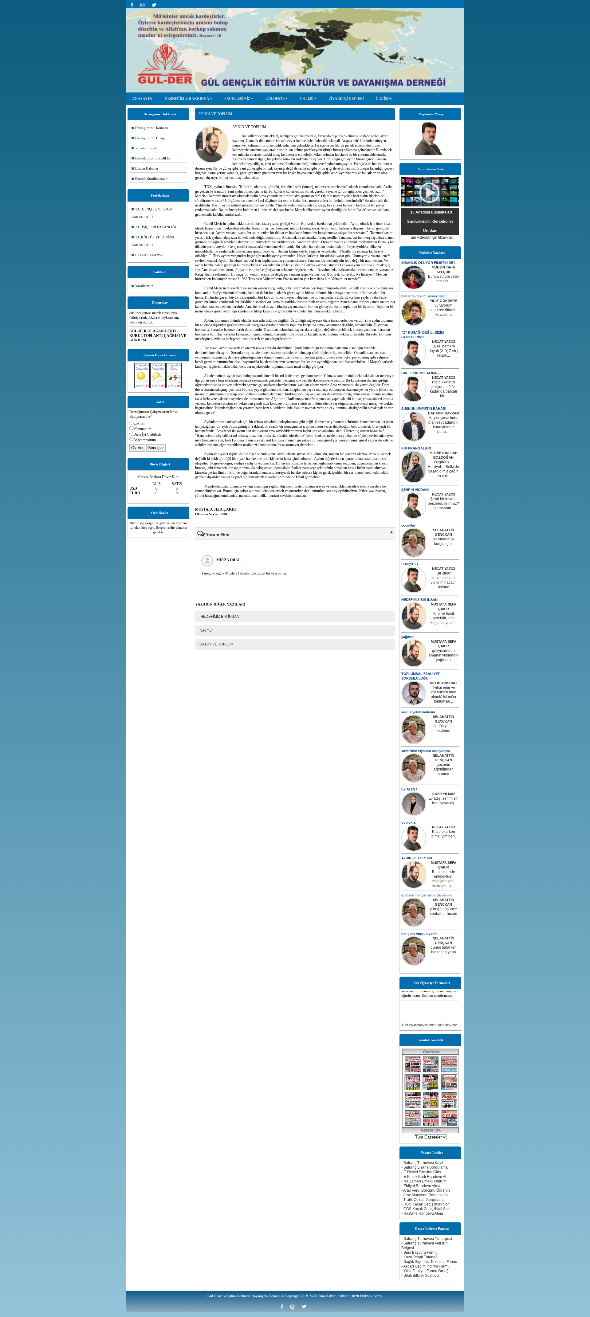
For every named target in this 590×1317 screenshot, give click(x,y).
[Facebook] (134, 5)
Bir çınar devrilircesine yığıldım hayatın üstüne (444, 580)
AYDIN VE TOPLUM (416, 858)
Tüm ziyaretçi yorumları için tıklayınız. (429, 1025)
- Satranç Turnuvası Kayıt (422, 1163)
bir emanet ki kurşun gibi (443, 541)
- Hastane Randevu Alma (422, 1213)
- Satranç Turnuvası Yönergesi (426, 1239)
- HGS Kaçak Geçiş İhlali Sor (425, 1204)
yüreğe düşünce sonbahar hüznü (443, 911)
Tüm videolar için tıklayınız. (431, 237)
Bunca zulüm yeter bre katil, (443, 278)
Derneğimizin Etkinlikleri (151, 158)
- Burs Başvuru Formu (419, 1252)
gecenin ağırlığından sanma (444, 769)
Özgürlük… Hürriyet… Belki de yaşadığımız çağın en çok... (443, 469)
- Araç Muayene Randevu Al (424, 1195)
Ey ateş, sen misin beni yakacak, (443, 800)
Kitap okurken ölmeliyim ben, (443, 833)
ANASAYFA (142, 98)
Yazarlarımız (142, 286)
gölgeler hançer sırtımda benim (426, 895)
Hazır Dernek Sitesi (366, 1296)
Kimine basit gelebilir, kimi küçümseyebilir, (443, 618)
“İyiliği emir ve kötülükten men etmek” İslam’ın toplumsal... (443, 694)
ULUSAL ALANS (146, 255)
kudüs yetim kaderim (418, 712)
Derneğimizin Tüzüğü (149, 138)
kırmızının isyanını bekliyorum (425, 751)
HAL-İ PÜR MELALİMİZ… (421, 373)
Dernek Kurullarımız (148, 178)
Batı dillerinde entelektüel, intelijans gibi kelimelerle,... (443, 879)
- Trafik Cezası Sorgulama (423, 1199)
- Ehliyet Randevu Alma (420, 1186)
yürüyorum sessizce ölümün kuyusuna (444, 310)
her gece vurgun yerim (419, 933)
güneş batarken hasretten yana (444, 949)
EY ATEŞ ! (409, 789)
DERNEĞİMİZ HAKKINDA (187, 98)
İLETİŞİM (384, 98)
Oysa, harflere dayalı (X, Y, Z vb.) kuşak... (443, 351)
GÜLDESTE (275, 98)
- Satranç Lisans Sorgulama (424, 1167)
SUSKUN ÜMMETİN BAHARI (423, 408)
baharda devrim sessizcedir (423, 296)
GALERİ (306, 98)
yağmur (407, 637)
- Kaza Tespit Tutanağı (420, 1257)
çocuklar (408, 525)
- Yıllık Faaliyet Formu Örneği (425, 1271)
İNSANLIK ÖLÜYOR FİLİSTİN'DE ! (428, 263)
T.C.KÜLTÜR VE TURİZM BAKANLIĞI (153, 241)
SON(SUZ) (409, 564)
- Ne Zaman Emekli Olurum (423, 1181)
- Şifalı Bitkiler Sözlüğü (420, 1275)
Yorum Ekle (217, 534)
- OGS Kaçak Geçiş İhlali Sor (425, 1209)
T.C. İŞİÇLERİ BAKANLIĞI (154, 227)
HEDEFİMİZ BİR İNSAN (419, 600)
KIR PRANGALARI (416, 448)
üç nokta (408, 822)
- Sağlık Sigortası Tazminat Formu (429, 1262)
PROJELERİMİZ (237, 98)
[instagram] (144, 5)
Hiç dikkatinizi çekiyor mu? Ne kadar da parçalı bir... (443, 389)
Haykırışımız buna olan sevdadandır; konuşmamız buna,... (443, 425)
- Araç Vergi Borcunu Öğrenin (425, 1190)
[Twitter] (155, 5)
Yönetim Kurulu (145, 148)
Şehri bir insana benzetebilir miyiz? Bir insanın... (443, 503)
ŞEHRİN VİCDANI (415, 490)
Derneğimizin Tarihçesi (150, 128)
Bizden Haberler (145, 168)
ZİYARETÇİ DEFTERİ (346, 98)
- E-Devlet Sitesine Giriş (421, 1172)
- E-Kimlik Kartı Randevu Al (423, 1176)
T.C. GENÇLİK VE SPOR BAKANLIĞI (152, 213)
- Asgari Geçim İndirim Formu (425, 1266)
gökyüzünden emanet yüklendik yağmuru (443, 655)
